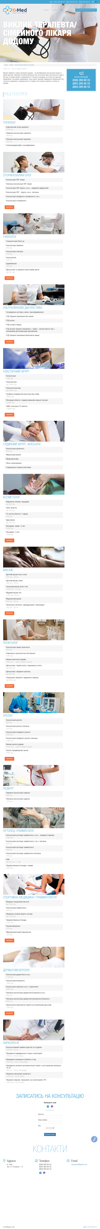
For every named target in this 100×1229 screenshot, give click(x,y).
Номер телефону (42, 1120)
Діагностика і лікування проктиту (18, 671)
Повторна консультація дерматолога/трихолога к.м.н (25, 993)
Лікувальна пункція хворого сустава (19, 914)
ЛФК (8, 859)
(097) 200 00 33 (71, 2)
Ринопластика (11, 382)
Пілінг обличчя (11, 508)
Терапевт (11, 65)
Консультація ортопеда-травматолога (20, 847)
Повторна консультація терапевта (18, 139)
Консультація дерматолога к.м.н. (18, 974)
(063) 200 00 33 (84, 2)
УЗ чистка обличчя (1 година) (17, 514)
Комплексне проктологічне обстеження (20, 653)
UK (93, 2)
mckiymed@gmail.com (79, 1164)
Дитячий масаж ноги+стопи (16, 574)
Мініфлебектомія (12, 459)
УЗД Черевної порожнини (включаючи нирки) (22, 335)
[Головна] (15, 10)
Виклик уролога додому (15, 744)
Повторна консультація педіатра (18, 799)
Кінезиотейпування (13, 926)
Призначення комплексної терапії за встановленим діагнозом (28, 1005)
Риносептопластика (13, 388)
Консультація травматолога (16, 908)
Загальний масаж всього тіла (17, 587)
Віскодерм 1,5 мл (12, 532)
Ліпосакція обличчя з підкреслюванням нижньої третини (27, 400)
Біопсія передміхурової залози (17, 750)
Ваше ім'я (41, 1114)
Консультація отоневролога (16, 201)
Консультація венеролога (15, 981)
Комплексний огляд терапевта (17, 127)
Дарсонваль (10, 520)
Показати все (9, 207)
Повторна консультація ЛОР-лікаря (19, 184)
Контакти (71, 10)
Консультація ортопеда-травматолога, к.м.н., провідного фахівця (30, 835)
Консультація (11, 376)
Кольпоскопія (11, 257)
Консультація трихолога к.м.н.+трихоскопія (22, 987)
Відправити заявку (50, 1134)
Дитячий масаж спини (14, 580)
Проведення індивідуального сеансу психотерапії (24, 1053)
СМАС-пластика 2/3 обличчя (16, 406)
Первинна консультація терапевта (18, 133)
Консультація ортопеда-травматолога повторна (23, 853)
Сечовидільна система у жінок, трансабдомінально (25, 312)
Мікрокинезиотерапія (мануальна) (18, 932)
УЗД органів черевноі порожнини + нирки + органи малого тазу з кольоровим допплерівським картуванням (30, 330)
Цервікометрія (11, 263)
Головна (46, 10)
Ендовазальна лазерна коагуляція (18, 467)
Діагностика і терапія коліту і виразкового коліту (24, 665)
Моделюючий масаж (13, 599)
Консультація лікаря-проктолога (18, 647)
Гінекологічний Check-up (15, 241)
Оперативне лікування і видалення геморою (22, 677)
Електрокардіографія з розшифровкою (20, 145)
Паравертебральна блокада (16, 920)
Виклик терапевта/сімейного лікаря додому (24, 65)
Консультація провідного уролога (18, 732)
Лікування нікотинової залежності (18, 1074)
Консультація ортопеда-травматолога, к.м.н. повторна (26, 841)
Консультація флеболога (15, 449)
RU (95, 2)
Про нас (62, 10)
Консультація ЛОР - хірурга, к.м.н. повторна (22, 192)
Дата (39, 1125)
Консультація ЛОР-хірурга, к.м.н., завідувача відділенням (27, 188)
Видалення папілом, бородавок (17, 502)
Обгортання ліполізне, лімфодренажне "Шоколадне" (25, 605)
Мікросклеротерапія (13, 455)
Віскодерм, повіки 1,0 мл (15, 526)
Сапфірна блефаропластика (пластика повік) (22, 394)
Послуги (54, 10)
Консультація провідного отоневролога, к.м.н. (23, 196)
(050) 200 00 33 (59, 2)
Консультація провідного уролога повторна (22, 738)
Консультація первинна (14, 245)
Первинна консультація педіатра (18, 793)
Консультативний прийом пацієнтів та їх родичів (24, 1047)
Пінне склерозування (14, 463)
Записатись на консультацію (86, 10)
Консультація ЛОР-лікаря (15, 180)
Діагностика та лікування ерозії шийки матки (22, 270)
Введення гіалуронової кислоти (17, 902)
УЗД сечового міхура (13, 325)
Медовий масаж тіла (13, 593)
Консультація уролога (14, 720)
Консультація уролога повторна (17, 726)
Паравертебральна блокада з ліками (19, 865)
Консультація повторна (14, 251)
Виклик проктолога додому (16, 659)
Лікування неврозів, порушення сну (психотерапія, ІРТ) (26, 1080)
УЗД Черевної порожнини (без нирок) (19, 316)
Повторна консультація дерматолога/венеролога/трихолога (28, 999)
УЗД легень (10, 320)
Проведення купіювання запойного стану (21, 1059)
